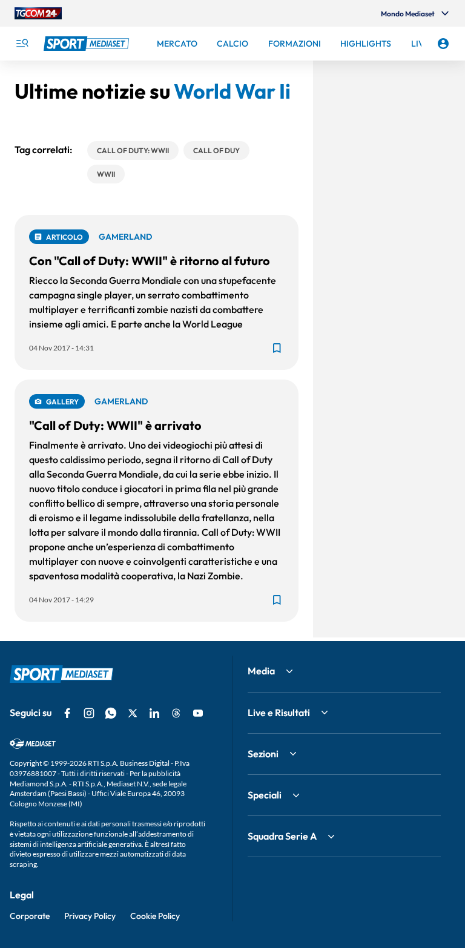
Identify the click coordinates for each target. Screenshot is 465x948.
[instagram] (89, 713)
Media (261, 671)
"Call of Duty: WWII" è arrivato (115, 425)
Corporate (30, 915)
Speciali (265, 795)
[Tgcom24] (38, 13)
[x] (133, 713)
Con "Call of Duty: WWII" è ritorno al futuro (149, 260)
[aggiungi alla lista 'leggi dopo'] (276, 348)
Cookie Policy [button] (155, 915)
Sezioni (263, 754)
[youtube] (198, 713)
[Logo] (88, 43)
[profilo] (443, 43)
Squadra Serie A (282, 836)
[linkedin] (154, 713)
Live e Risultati (279, 712)
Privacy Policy (90, 915)
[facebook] (67, 713)
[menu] (22, 43)
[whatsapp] (111, 713)
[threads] (176, 713)
